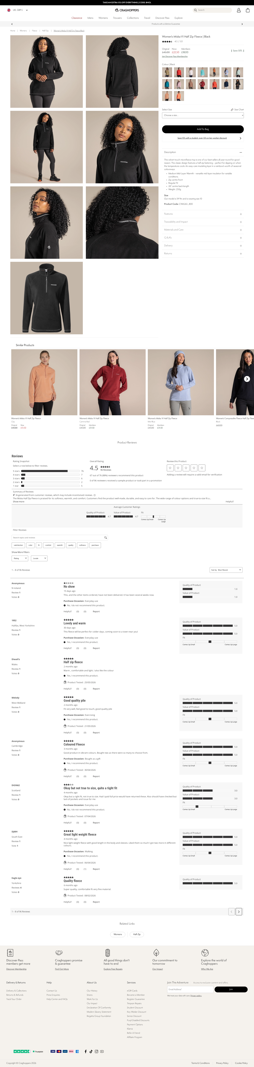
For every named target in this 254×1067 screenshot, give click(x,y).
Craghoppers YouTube (102, 1051)
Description (170, 152)
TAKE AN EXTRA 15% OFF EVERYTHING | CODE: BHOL (127, 3)
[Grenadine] (214, 84)
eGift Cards (132, 991)
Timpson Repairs (134, 1003)
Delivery (168, 245)
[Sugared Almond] (191, 72)
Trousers (117, 18)
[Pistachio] (238, 72)
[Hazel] (214, 72)
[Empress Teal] (167, 84)
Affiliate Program (134, 1037)
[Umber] (191, 84)
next (242, 24)
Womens (103, 18)
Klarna (130, 1029)
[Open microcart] (248, 10)
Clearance (77, 18)
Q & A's (168, 237)
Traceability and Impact (176, 222)
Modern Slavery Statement (99, 1012)
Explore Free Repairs (113, 969)
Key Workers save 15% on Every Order (127, 24)
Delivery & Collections (16, 991)
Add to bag (203, 129)
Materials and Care (173, 230)
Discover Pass (162, 18)
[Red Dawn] (179, 72)
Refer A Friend (133, 1033)
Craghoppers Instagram (96, 1051)
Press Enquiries (53, 995)
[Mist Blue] (226, 72)
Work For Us (92, 999)
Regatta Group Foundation (99, 1016)
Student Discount (135, 1008)
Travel (147, 18)
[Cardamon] (167, 72)
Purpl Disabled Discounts (138, 1020)
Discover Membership (16, 969)
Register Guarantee (136, 999)
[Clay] (167, 96)
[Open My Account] (239, 10)
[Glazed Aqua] (203, 72)
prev (12, 24)
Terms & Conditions (200, 1063)
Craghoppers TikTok (91, 1051)
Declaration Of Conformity (99, 1008)
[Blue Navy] (226, 84)
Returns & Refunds (14, 995)
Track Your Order (14, 999)
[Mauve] (179, 84)
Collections (133, 18)
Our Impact (157, 969)
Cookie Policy (241, 1063)
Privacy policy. (196, 996)
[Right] (247, 379)
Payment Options (135, 1025)
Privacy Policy (222, 1063)
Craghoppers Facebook (85, 1051)
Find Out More (62, 969)
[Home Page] (127, 10)
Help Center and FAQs (57, 999)
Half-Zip (136, 934)
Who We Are (207, 969)
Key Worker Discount (136, 1012)
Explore (179, 18)
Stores (89, 995)
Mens (90, 18)
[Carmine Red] (203, 84)
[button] (203, 58)
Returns (168, 253)
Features (168, 214)
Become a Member (136, 995)
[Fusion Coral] (179, 96)
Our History (92, 991)
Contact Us (52, 991)
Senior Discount (134, 1016)
